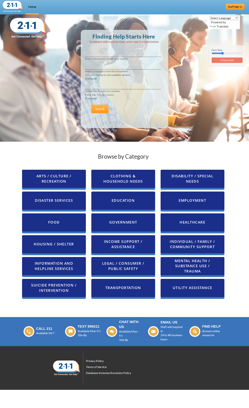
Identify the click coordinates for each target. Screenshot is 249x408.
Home (32, 6)
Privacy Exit (227, 60)
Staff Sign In (235, 6)
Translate (222, 26)
